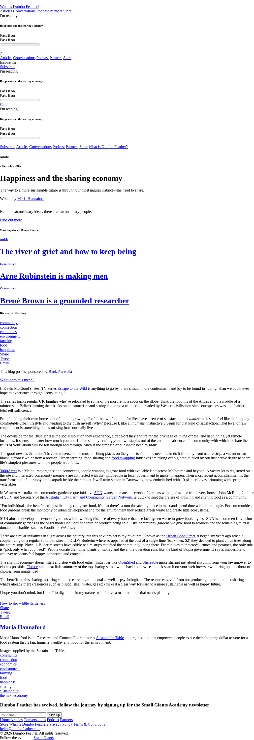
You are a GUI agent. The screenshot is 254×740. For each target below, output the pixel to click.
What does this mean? (17, 380)
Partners (56, 11)
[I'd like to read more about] (127, 2)
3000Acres (8, 471)
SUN (98, 493)
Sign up (54, 715)
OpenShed (126, 562)
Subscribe (7, 67)
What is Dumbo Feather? (19, 6)
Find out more (11, 220)
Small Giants (43, 738)
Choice (32, 567)
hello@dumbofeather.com (20, 729)
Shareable (150, 562)
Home (5, 720)
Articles (6, 11)
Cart (3, 104)
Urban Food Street (180, 536)
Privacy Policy (60, 724)
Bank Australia (60, 371)
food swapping (123, 458)
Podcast (42, 11)
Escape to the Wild (72, 388)
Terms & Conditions (89, 724)
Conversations (24, 11)
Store (67, 11)
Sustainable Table (110, 638)
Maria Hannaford (30, 198)
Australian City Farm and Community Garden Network (88, 497)
